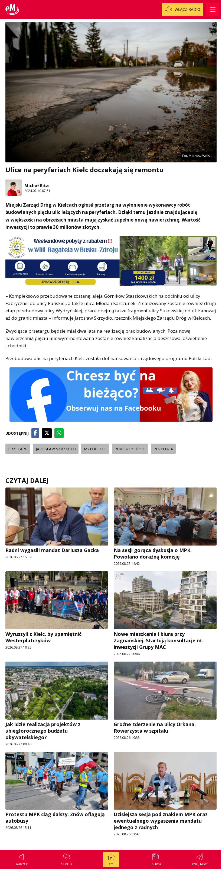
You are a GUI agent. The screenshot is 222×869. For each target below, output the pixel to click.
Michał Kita (36, 185)
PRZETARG (18, 448)
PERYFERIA (163, 448)
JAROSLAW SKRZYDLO (56, 448)
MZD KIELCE (95, 448)
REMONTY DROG (130, 448)
